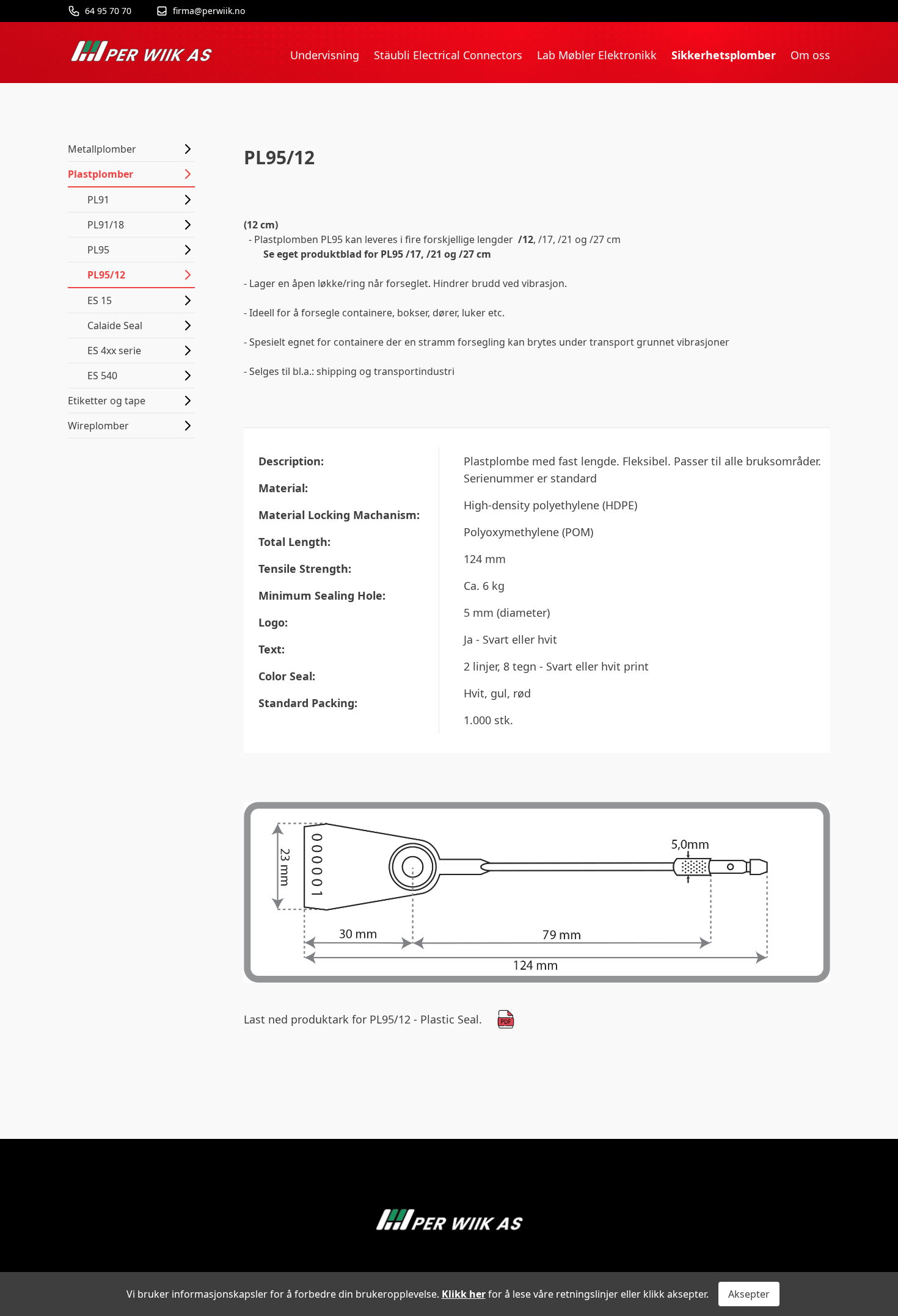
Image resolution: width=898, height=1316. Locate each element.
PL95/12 (106, 275)
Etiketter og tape (106, 400)
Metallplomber (102, 149)
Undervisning (324, 55)
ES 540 (102, 375)
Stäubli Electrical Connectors (448, 55)
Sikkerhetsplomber (723, 55)
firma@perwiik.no (209, 10)
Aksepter (749, 1294)
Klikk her (464, 1294)
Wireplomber (98, 425)
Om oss (810, 55)
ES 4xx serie (114, 350)
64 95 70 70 (108, 10)
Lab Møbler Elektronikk (597, 55)
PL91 (98, 199)
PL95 (98, 249)
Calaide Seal (114, 325)
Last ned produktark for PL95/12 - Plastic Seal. (363, 1019)
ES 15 (99, 300)
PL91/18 (105, 224)
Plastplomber (100, 174)
